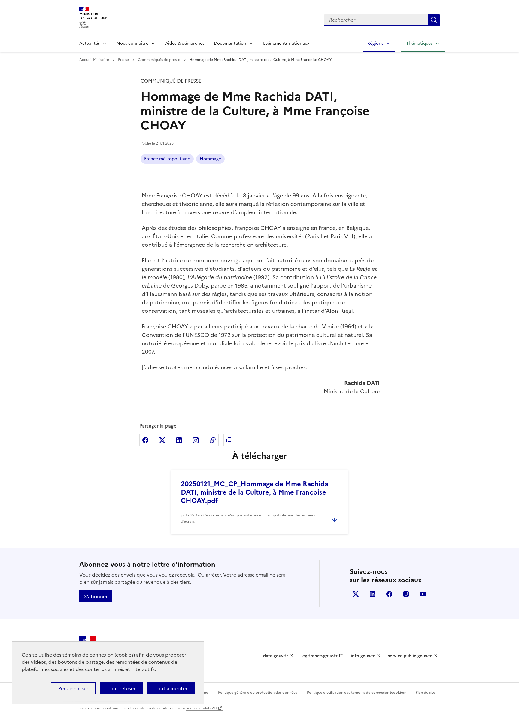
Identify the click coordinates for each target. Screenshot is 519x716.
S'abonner (96, 596)
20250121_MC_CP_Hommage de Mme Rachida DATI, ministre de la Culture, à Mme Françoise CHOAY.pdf (254, 492)
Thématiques (419, 43)
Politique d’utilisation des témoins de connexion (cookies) (356, 692)
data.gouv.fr (275, 656)
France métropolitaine (167, 159)
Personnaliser (73, 688)
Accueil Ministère (94, 59)
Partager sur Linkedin (179, 440)
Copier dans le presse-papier (213, 440)
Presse (124, 59)
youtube (423, 594)
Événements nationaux (286, 43)
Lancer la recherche (434, 20)
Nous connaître (132, 43)
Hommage (210, 159)
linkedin (372, 594)
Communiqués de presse (159, 59)
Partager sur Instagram (196, 440)
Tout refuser (121, 688)
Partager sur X (162, 440)
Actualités (89, 43)
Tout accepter (171, 688)
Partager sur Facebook (145, 440)
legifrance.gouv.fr (319, 656)
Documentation (230, 43)
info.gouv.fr (363, 656)
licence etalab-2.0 (201, 708)
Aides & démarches (184, 43)
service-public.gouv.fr (410, 656)
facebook (389, 594)
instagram (406, 594)
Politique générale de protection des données (257, 692)
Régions (375, 43)
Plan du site (425, 692)
